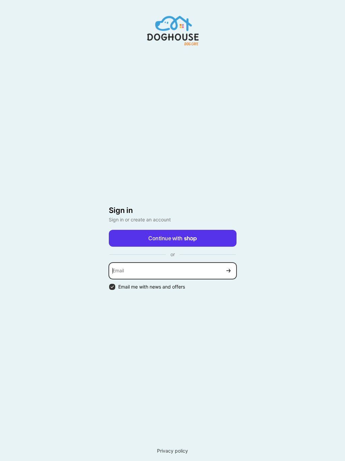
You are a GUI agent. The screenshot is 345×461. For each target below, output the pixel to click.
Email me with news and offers (151, 287)
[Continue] (228, 271)
